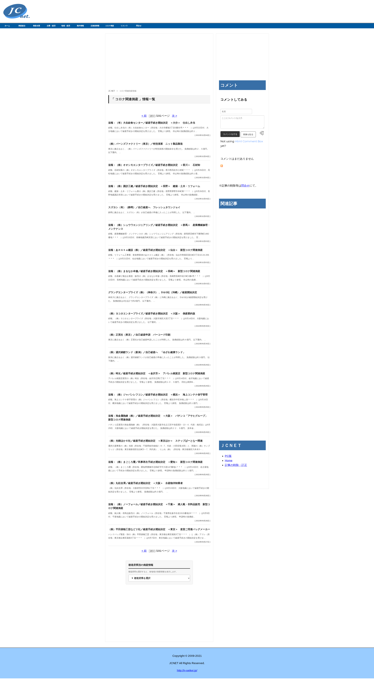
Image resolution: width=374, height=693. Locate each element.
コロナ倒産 (109, 26)
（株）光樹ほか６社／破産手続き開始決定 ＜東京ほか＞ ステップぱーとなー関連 (155, 440)
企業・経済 (51, 26)
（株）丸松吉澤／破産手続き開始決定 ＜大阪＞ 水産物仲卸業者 (145, 483)
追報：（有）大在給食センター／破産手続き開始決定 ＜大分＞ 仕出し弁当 (151, 122)
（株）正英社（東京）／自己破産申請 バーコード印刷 (139, 334)
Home (228, 460)
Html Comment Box (249, 141)
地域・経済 (65, 26)
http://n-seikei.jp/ (187, 670)
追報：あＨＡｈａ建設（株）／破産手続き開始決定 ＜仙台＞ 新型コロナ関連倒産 (155, 250)
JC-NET (111, 91)
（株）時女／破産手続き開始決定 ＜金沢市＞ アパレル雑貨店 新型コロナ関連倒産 (156, 373)
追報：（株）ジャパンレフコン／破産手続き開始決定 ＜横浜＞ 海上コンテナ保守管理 (158, 394)
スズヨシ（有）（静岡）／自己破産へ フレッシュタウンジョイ (144, 207)
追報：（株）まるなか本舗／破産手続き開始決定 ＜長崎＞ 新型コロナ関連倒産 (154, 271)
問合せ (138, 26)
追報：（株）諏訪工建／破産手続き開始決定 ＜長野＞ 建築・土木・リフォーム (154, 186)
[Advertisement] (159, 63)
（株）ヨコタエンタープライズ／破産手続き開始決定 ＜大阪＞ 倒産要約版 (151, 313)
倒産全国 (36, 26)
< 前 (144, 115)
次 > (174, 115)
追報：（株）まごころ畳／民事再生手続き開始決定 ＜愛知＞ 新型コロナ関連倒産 (155, 462)
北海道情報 (95, 26)
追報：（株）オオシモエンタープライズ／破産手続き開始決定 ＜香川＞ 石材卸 (154, 165)
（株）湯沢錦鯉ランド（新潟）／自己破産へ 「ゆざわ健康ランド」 (146, 352)
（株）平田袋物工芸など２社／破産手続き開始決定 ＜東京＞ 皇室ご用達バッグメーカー (159, 529)
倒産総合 (21, 26)
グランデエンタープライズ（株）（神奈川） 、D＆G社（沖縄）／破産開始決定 (152, 292)
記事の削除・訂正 (236, 465)
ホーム (7, 26)
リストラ (124, 26)
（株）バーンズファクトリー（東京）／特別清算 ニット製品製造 (145, 143)
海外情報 (80, 26)
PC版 (228, 456)
